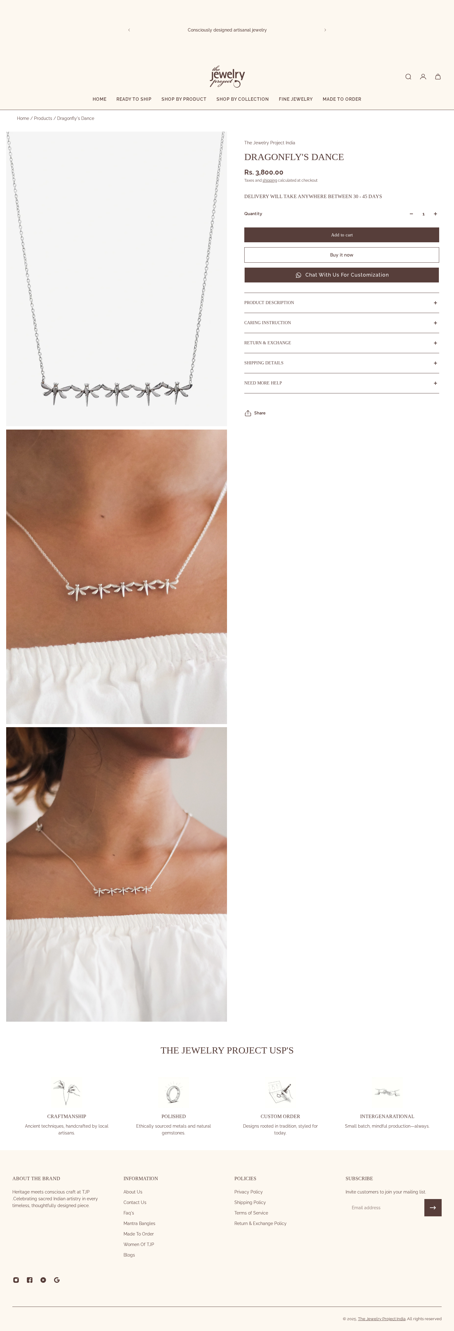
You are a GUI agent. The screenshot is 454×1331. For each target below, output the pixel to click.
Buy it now (341, 255)
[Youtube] (43, 1280)
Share (260, 413)
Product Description (269, 302)
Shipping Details (264, 363)
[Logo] (227, 76)
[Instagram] (16, 1280)
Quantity (253, 213)
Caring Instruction (267, 322)
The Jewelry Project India (269, 142)
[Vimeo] (57, 1280)
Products (43, 118)
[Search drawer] (408, 76)
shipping (270, 180)
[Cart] (438, 76)
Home (23, 118)
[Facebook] (29, 1280)
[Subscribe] (433, 1207)
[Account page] (423, 76)
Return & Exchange (267, 343)
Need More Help (263, 383)
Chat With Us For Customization (347, 275)
